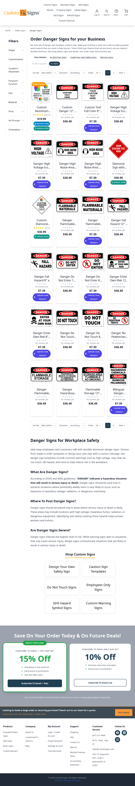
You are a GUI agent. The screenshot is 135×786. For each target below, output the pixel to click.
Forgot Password (55, 741)
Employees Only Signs (98, 587)
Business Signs (68, 4)
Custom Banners (10, 751)
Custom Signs (50, 4)
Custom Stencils (67, 20)
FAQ (72, 737)
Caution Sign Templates (98, 568)
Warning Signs (106, 57)
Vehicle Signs (73, 15)
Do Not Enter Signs (58, 57)
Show (90, 73)
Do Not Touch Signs (61, 587)
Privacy (77, 780)
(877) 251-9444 (98, 735)
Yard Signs (58, 15)
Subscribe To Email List (100, 682)
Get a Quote (123, 712)
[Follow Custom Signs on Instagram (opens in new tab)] (117, 739)
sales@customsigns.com (103, 749)
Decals (50, 10)
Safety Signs (80, 10)
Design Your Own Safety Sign (62, 568)
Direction (63, 73)
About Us (29, 732)
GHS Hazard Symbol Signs (62, 605)
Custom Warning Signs (98, 605)
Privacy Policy (105, 697)
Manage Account (55, 746)
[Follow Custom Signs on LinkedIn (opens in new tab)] (124, 732)
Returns (73, 747)
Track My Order (54, 751)
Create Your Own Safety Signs (83, 57)
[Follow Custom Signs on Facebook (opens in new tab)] (117, 732)
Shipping (74, 732)
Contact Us (75, 742)
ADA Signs (83, 4)
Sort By (36, 73)
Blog (27, 746)
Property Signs (64, 10)
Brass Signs (8, 746)
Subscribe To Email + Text (34, 683)
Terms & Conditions (63, 780)
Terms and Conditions (90, 697)
